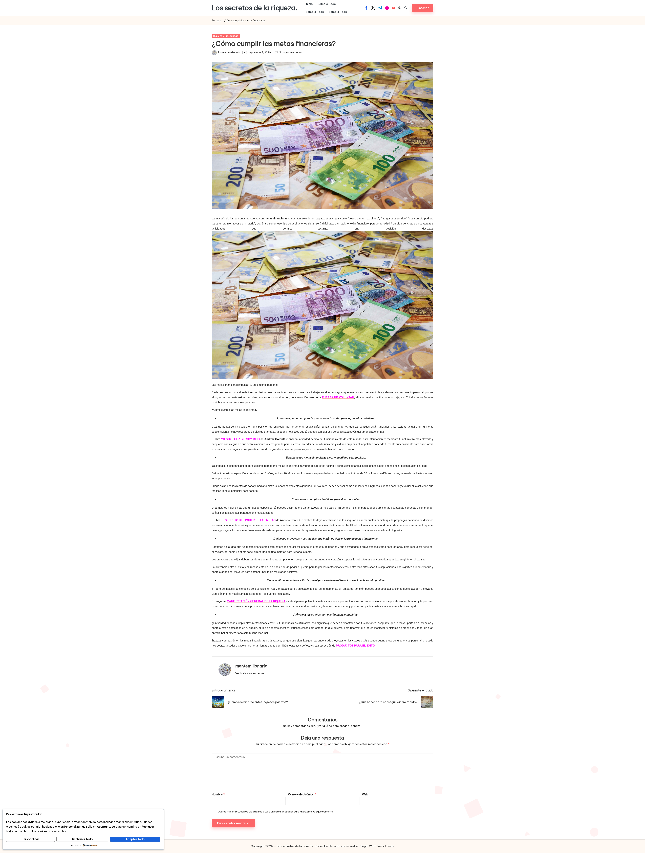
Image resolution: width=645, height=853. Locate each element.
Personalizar (30, 839)
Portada (216, 20)
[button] (422, 8)
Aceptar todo (135, 839)
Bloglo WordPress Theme (377, 846)
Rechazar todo (82, 839)
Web (365, 794)
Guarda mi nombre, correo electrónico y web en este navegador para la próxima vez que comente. (275, 811)
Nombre (218, 794)
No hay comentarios (290, 52)
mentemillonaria (251, 665)
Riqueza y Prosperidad (225, 35)
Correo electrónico (302, 794)
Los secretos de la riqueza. (254, 8)
